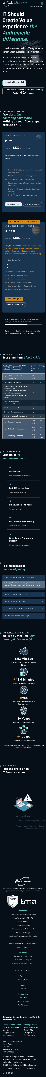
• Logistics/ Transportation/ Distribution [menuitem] (23, 936)
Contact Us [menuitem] (23, 998)
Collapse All (16, 368)
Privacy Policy (30, 1068)
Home (32, 6)
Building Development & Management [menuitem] (23, 944)
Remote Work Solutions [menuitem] (23, 956)
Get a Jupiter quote (14, 299)
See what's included (32, 204)
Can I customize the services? (14, 602)
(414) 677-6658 (8, 1052)
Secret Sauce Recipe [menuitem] (23, 971)
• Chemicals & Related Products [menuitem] (23, 929)
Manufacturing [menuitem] (23, 922)
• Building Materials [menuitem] (23, 925)
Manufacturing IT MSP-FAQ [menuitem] (23, 918)
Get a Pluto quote (13, 204)
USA (15, 1019)
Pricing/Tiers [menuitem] (23, 980)
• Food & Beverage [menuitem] (23, 933)
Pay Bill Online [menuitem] (23, 1005)
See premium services (15, 304)
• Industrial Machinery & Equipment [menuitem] (23, 914)
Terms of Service (14, 1068)
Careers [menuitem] (23, 989)
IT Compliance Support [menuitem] (23, 960)
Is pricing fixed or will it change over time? (18, 609)
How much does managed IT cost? (16, 594)
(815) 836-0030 (8, 1035)
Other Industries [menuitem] (23, 947)
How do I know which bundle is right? (17, 616)
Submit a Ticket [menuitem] (23, 1002)
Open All (6, 368)
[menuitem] (23, 940)
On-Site (36, 1017)
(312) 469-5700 (29, 1035)
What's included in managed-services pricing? (20, 578)
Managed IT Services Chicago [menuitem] (23, 964)
